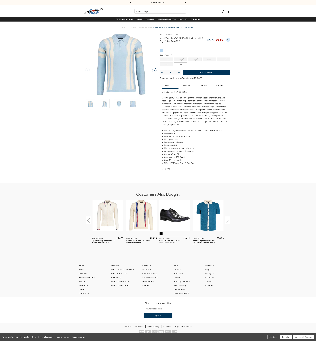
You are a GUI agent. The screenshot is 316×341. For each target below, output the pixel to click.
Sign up (158, 315)
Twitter (208, 281)
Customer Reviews (150, 277)
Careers (145, 285)
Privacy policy (153, 326)
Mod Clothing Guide (119, 285)
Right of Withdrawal (183, 326)
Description (170, 85)
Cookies (167, 326)
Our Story (146, 269)
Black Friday (116, 277)
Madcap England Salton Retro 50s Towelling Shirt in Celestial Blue (204, 243)
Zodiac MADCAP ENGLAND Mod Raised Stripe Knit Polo (138, 242)
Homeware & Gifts (87, 277)
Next (154, 70)
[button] (88, 222)
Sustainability (148, 281)
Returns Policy (180, 285)
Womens (83, 273)
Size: (166, 55)
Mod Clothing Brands (120, 281)
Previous (87, 70)
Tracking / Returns (182, 281)
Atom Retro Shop (149, 273)
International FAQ (181, 293)
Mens (81, 269)
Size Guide (178, 273)
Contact (177, 269)
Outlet (82, 289)
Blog (207, 269)
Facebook (209, 277)
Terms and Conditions (133, 326)
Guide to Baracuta (119, 273)
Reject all (286, 337)
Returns (219, 85)
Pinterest (209, 285)
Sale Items (83, 285)
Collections (84, 293)
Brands (82, 281)
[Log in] (223, 12)
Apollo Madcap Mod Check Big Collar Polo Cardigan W (103, 242)
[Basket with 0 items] (229, 12)
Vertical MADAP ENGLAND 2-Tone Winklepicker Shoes (170, 242)
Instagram (209, 273)
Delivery (203, 85)
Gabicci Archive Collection (122, 269)
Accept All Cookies (303, 337)
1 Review (186, 85)
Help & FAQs (179, 289)
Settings (273, 337)
